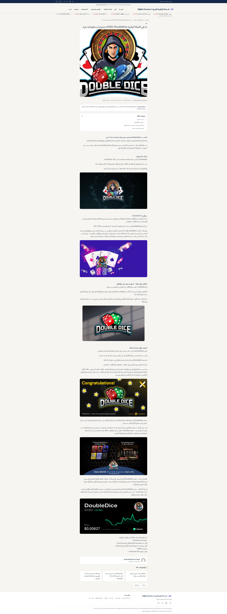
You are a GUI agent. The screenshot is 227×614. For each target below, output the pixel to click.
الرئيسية (121, 9)
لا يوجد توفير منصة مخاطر (138, 128)
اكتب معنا (91, 598)
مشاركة (144, 585)
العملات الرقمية (108, 9)
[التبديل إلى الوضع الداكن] (60, 1)
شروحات (76, 9)
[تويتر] (67, 1)
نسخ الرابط (137, 585)
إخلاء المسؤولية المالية (101, 4)
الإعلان (105, 598)
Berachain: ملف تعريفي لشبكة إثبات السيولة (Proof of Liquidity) (114, 576)
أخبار (115, 9)
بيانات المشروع (140, 119)
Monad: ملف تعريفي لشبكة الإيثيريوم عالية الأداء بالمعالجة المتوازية (92, 576)
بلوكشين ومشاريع (96, 9)
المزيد (70, 9)
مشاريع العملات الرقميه (138, 20)
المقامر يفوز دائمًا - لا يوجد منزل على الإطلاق (134, 125)
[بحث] (56, 1)
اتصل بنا (111, 598)
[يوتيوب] (64, 1)
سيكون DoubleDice (139, 122)
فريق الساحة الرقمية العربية (139, 100)
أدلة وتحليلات (84, 9)
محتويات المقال (141, 116)
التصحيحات (117, 598)
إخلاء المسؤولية (99, 598)
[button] (113, 63)
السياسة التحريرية (126, 598)
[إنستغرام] (70, 1)
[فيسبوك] (73, 1)
